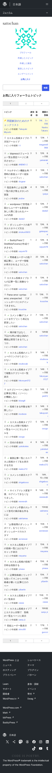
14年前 (45, 332)
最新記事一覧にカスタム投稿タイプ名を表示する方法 (17, 462)
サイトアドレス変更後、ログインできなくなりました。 (17, 494)
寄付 (31, 693)
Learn (5, 684)
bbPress (8, 717)
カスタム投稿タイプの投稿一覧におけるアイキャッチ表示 (17, 548)
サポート (7, 688)
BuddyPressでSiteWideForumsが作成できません (16, 244)
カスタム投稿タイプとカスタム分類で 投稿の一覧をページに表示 (17, 612)
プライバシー (9, 674)
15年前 (45, 507)
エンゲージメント (25, 74)
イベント (31, 688)
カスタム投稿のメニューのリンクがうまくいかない (17, 356)
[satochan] (26, 39)
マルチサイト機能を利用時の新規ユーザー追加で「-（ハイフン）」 (16, 174)
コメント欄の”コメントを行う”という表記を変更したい (16, 319)
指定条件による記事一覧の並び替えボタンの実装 (16, 191)
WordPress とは (11, 660)
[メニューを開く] (47, 4)
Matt (7, 712)
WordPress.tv (11, 698)
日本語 (12, 735)
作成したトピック (25, 58)
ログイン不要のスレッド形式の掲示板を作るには (17, 511)
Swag (31, 698)
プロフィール (25, 52)
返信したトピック (25, 68)
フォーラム (7, 12)
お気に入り (25, 79)
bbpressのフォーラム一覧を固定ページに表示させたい (16, 157)
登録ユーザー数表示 (17, 625)
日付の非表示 (16, 442)
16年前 (45, 608)
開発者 (6, 693)
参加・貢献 (33, 684)
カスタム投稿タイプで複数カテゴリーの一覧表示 (17, 373)
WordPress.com (12, 707)
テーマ (30, 665)
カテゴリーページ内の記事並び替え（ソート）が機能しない (16, 393)
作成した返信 (25, 63)
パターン (31, 674)
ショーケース (34, 660)
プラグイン (33, 670)
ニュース (7, 665)
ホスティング (9, 670)
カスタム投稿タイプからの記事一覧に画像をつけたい (16, 282)
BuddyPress (10, 722)
